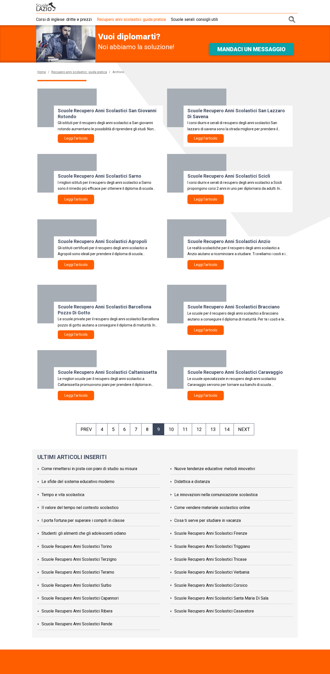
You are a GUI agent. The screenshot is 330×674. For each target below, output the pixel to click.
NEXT (244, 429)
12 (199, 429)
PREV (86, 429)
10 (171, 429)
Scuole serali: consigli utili (194, 19)
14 (226, 429)
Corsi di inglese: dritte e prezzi (64, 19)
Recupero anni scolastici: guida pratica (131, 19)
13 (213, 429)
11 (185, 429)
